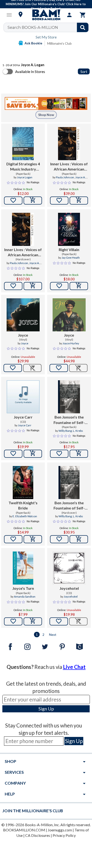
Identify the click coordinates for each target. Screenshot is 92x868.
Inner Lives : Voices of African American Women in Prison (69, 167)
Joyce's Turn (23, 588)
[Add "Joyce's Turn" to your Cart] (33, 621)
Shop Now (46, 115)
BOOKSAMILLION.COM (24, 830)
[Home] (46, 14)
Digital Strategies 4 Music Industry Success (23, 167)
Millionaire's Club (59, 43)
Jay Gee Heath (71, 257)
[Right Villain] (69, 229)
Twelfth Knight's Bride (23, 505)
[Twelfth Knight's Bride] (23, 482)
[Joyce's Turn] (23, 568)
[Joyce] (23, 315)
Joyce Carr (23, 417)
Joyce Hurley (71, 343)
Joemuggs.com (60, 830)
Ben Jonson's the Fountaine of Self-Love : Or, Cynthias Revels (69, 420)
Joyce (23, 335)
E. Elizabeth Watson (25, 516)
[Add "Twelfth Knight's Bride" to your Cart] (33, 539)
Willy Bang (65, 430)
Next (52, 635)
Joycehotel (69, 588)
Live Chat (74, 667)
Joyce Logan (24, 177)
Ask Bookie (33, 43)
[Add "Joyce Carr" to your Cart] (33, 454)
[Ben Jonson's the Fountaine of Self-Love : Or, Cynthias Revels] (69, 397)
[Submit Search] (82, 27)
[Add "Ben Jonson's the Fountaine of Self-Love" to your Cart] (79, 454)
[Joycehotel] (68, 568)
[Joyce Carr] (23, 397)
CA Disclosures (37, 835)
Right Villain (69, 249)
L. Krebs (78, 430)
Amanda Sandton (24, 596)
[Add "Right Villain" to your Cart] (79, 286)
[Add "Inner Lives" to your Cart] (79, 201)
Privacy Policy (64, 835)
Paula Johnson (65, 177)
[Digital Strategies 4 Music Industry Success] (23, 143)
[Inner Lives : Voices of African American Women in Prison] (69, 143)
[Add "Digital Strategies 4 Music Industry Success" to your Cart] (33, 201)
